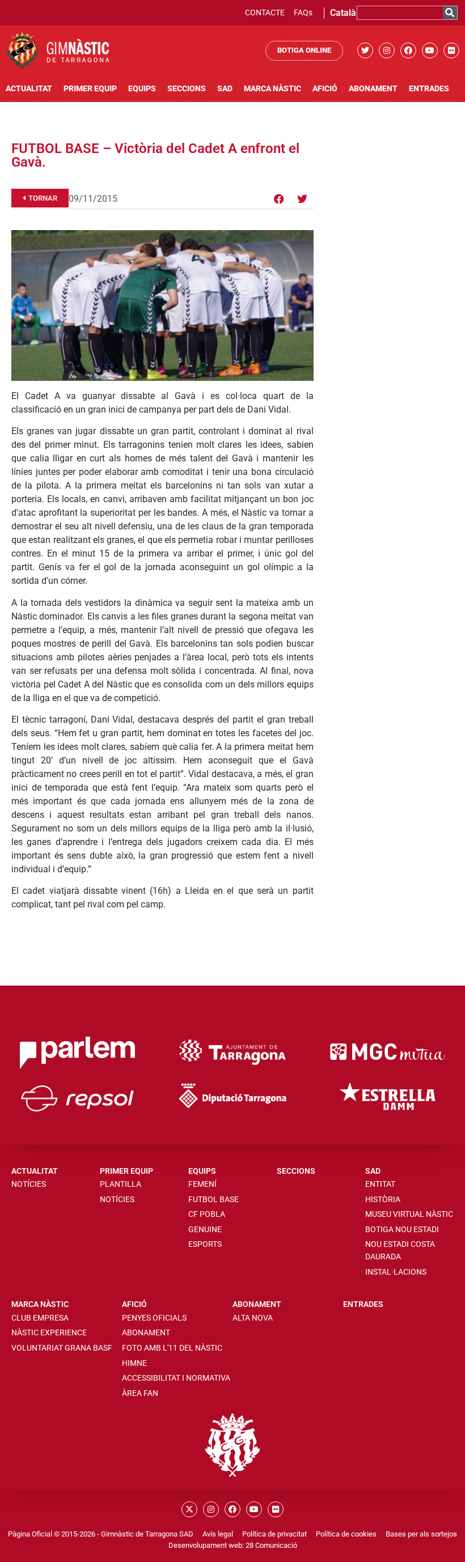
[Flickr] (451, 50)
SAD (224, 89)
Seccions (186, 89)
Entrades (429, 89)
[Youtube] (430, 50)
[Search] (450, 12)
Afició (324, 89)
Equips (142, 89)
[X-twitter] (189, 1509)
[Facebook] (408, 50)
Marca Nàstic (272, 89)
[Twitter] (365, 50)
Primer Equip (90, 89)
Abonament (373, 89)
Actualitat (29, 89)
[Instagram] (387, 50)
